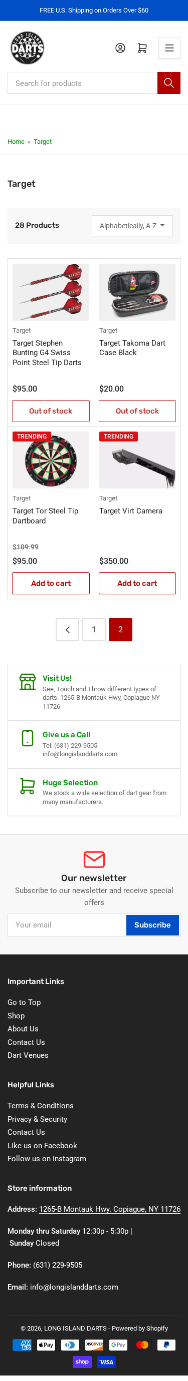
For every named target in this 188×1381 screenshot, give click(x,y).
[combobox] (94, 83)
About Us (23, 1028)
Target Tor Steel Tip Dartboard (45, 515)
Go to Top (24, 1002)
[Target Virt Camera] (137, 460)
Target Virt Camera (130, 510)
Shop (16, 1015)
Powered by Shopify (140, 1328)
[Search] (169, 82)
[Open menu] (169, 48)
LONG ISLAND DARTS (75, 1328)
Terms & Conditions (41, 1105)
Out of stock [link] (50, 411)
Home (16, 141)
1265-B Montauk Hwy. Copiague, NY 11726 (109, 1209)
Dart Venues (28, 1055)
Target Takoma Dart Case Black (132, 348)
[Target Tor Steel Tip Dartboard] (51, 460)
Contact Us (26, 1042)
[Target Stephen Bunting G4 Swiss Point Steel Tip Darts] (51, 292)
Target (43, 141)
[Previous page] (67, 629)
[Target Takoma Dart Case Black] (137, 292)
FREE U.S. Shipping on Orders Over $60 (94, 10)
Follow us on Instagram (47, 1158)
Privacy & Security (37, 1119)
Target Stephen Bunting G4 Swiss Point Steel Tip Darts (47, 353)
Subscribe (152, 925)
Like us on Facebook (42, 1145)
